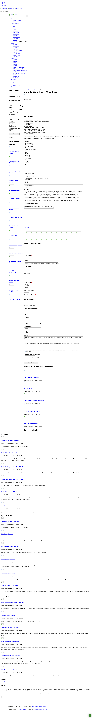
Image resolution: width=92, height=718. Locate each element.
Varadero (15, 28)
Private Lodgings (17, 20)
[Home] (11, 14)
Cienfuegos (15, 31)
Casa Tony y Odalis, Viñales (10, 627)
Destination (27, 326)
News (3, 3)
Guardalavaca (16, 37)
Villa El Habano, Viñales (15, 245)
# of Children (28, 278)
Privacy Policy (42, 706)
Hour (26, 331)
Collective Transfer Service (19, 68)
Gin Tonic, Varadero (30, 388)
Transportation (14, 65)
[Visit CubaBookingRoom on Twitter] (11, 8)
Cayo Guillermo (16, 53)
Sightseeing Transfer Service (20, 70)
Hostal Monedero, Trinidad (10, 492)
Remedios (15, 35)
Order (10, 125)
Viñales (14, 29)
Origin (26, 322)
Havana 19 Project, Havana (10, 546)
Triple (26, 287)
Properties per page (14, 128)
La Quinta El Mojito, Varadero (34, 400)
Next (28, 227)
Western (15, 59)
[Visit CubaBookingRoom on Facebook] (4, 8)
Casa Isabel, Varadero (31, 377)
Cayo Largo (16, 49)
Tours (12, 58)
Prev (25, 227)
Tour (14, 83)
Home (3, 2)
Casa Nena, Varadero (31, 423)
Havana (15, 25)
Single (26, 284)
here (42, 248)
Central (14, 62)
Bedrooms (12, 114)
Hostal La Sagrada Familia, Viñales (12, 466)
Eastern (15, 64)
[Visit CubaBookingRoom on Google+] (19, 8)
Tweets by (3, 681)
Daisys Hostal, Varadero (16, 253)
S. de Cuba (15, 38)
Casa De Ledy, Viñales (8, 615)
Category (27, 317)
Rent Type (12, 111)
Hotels (14, 22)
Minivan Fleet (16, 76)
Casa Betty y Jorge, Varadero (20, 41)
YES (26, 314)
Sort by (11, 121)
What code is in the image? (33, 354)
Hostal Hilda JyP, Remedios (10, 452)
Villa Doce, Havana (7, 534)
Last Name (28, 255)
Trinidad (15, 26)
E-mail (27, 260)
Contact (4, 5)
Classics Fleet (16, 77)
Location (11, 104)
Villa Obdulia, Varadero (32, 411)
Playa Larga (16, 32)
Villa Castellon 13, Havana (9, 585)
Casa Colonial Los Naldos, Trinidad (12, 479)
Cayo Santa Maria (17, 50)
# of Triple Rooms (29, 299)
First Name (28, 251)
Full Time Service (17, 71)
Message (27, 335)
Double (27, 285)
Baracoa (15, 40)
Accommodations (17, 80)
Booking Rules (14, 79)
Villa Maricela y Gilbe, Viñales (11, 669)
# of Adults (27, 273)
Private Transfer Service (19, 67)
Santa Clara (16, 34)
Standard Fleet (16, 74)
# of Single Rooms (29, 290)
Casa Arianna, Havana (8, 573)
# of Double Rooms (30, 294)
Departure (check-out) (30, 308)
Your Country (29, 266)
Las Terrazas (16, 46)
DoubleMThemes (22, 709)
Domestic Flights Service (19, 73)
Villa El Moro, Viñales (15, 299)
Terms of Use (34, 706)
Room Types (28, 282)
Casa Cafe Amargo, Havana (10, 440)
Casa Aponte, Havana (8, 559)
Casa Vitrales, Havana (15, 190)
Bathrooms (12, 118)
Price (10, 107)
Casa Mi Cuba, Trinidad (15, 217)
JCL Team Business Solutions (40, 709)
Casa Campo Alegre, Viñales (10, 655)
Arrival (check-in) (29, 304)
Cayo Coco (15, 52)
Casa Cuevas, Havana (8, 506)
